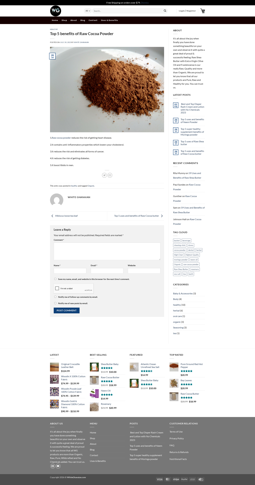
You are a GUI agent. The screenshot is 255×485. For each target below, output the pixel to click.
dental (191, 250)
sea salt (177, 274)
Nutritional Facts (178, 459)
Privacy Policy (177, 438)
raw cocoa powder (191, 264)
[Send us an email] (52, 466)
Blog (82, 20)
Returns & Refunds (179, 452)
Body (175, 299)
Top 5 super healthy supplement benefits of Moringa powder (192, 131)
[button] (187, 11)
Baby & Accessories (183, 293)
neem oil (193, 259)
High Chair (178, 255)
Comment (59, 240)
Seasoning (178, 327)
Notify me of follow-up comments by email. (78, 297)
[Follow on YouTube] (58, 466)
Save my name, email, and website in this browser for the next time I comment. (93, 279)
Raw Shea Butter (181, 269)
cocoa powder (180, 250)
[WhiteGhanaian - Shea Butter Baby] (65, 11)
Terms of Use (176, 431)
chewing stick (179, 245)
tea (184, 274)
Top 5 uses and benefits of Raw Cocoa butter (136, 215)
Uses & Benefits (109, 20)
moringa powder (181, 259)
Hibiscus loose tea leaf (66, 215)
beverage (186, 240)
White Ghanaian (81, 42)
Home (55, 20)
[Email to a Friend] (109, 175)
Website (131, 265)
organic (177, 321)
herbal (199, 250)
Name (57, 265)
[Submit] (164, 10)
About (73, 20)
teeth (191, 274)
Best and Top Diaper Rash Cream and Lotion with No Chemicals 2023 (192, 108)
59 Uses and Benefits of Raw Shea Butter (187, 175)
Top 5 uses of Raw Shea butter (192, 143)
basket (177, 240)
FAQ (172, 445)
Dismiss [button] (145, 2)
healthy (54, 29)
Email (94, 265)
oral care (177, 316)
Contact (93, 20)
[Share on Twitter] (104, 175)
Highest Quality (192, 255)
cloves (190, 245)
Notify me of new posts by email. (73, 303)
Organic (91, 186)
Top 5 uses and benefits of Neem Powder (192, 120)
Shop (64, 20)
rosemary (195, 269)
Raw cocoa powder (61, 137)
